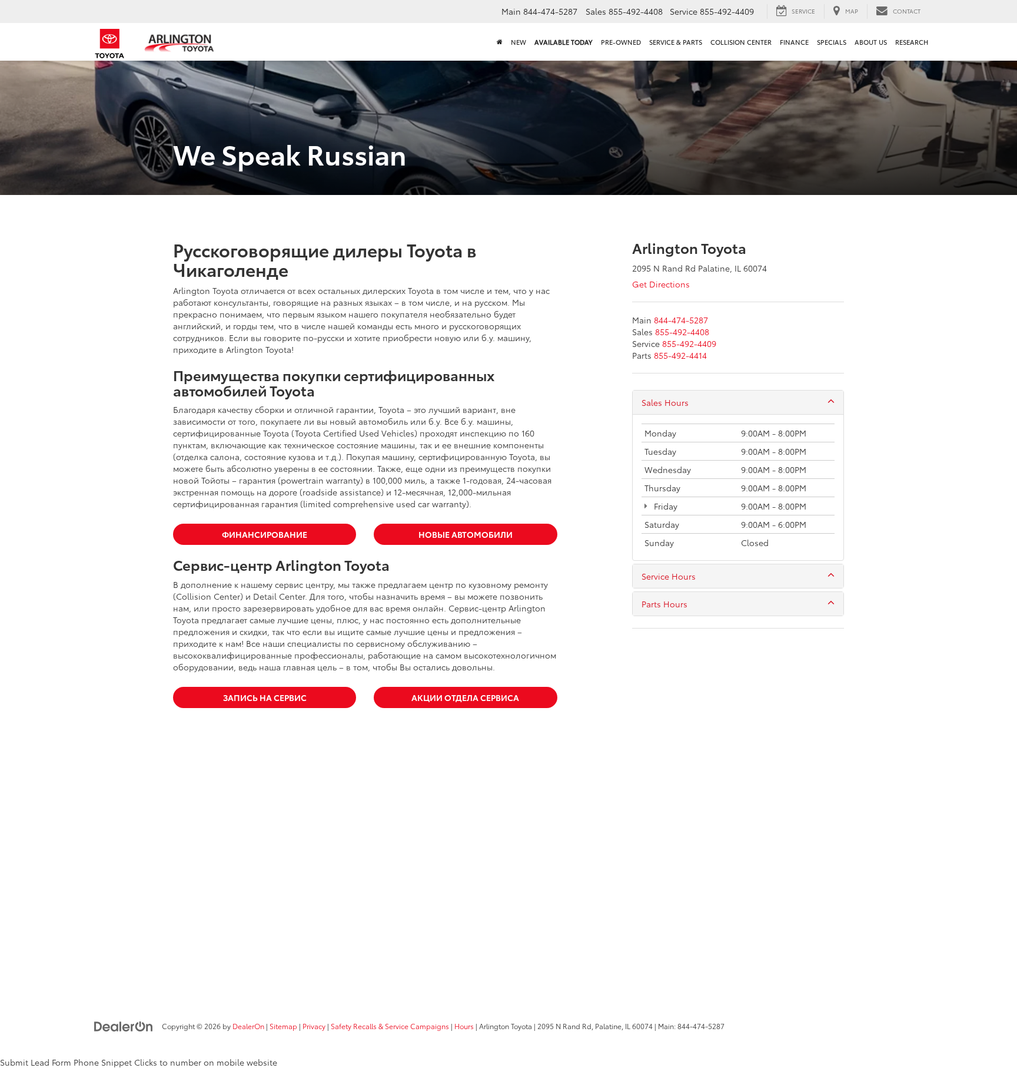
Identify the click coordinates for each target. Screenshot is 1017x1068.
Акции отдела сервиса (465, 697)
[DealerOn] (124, 1025)
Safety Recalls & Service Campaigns (390, 1026)
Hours (464, 1026)
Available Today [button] (563, 42)
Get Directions (661, 284)
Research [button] (911, 42)
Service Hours (669, 576)
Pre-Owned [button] (621, 42)
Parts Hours (664, 604)
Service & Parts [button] (675, 42)
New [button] (518, 42)
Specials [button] (831, 42)
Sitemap (283, 1026)
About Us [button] (871, 42)
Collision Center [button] (741, 42)
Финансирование (264, 534)
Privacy (314, 1026)
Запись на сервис (265, 697)
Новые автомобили (465, 534)
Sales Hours (665, 402)
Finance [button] (794, 42)
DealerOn (248, 1026)
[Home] (500, 42)
